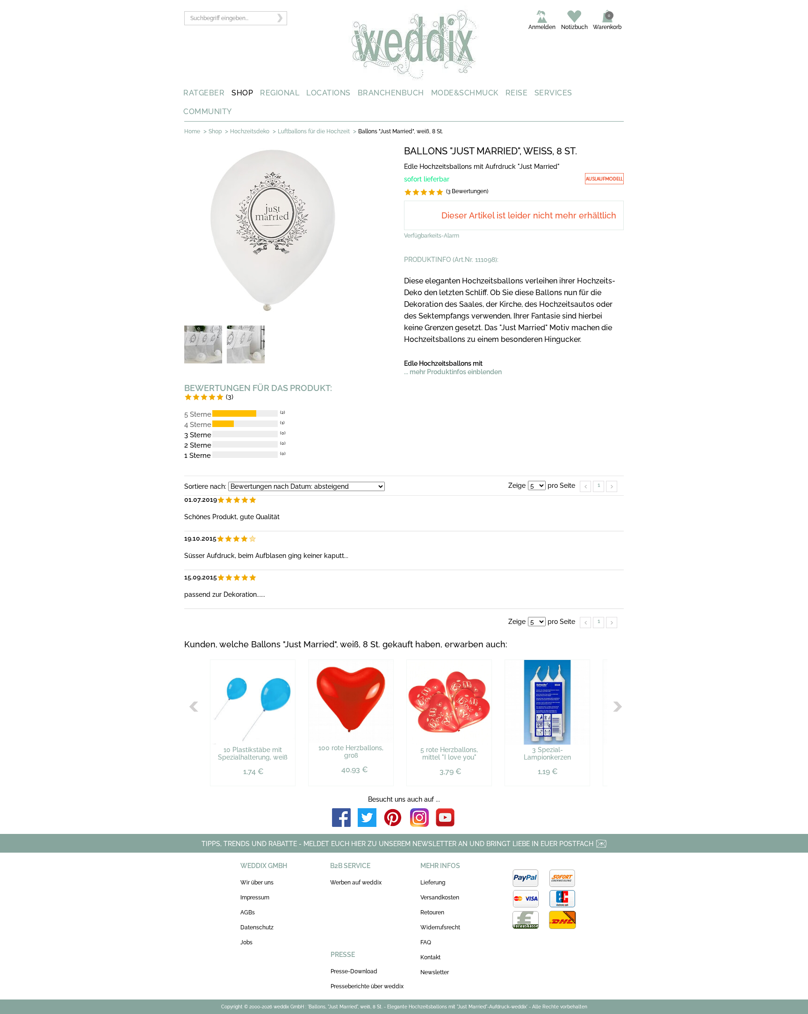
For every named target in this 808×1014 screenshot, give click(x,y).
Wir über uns (257, 882)
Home (192, 131)
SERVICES (553, 92)
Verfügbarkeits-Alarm (431, 235)
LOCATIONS (328, 92)
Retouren (432, 912)
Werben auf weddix (356, 882)
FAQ (425, 942)
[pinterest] (393, 818)
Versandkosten (439, 897)
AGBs (247, 912)
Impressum (254, 897)
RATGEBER (203, 92)
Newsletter (434, 972)
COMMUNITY (207, 111)
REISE (516, 92)
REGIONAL (279, 92)
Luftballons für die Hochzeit (314, 131)
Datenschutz (257, 927)
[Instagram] (419, 818)
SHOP (242, 92)
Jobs (246, 942)
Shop (215, 131)
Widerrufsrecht (440, 927)
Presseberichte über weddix (367, 986)
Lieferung (432, 882)
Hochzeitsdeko (249, 131)
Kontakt (430, 957)
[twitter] (367, 818)
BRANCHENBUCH (391, 92)
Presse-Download (354, 971)
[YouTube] (445, 818)
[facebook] (341, 818)
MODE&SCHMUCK (464, 92)
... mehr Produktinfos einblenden (453, 372)
